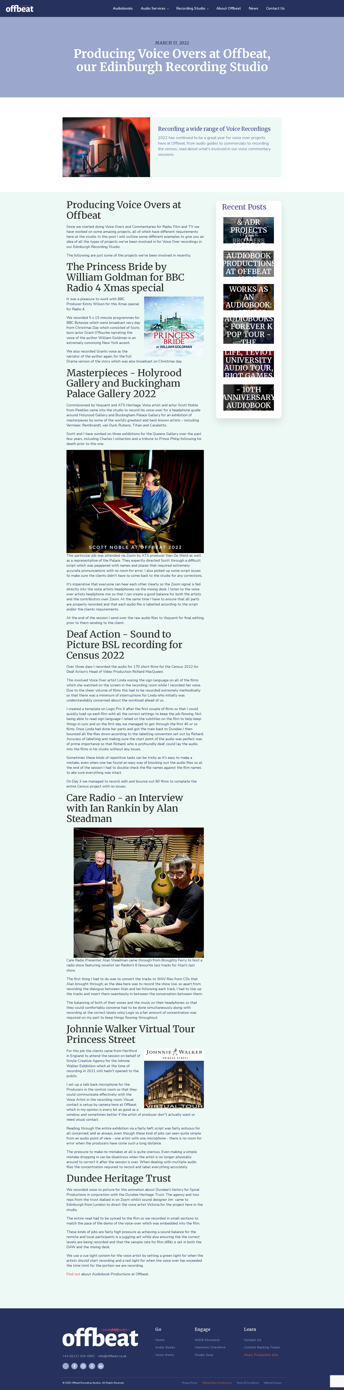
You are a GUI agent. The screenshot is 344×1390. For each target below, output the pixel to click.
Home (160, 1340)
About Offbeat (228, 8)
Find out (73, 1274)
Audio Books (165, 1347)
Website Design (272, 1382)
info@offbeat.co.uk (112, 1356)
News (253, 8)
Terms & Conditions (248, 1382)
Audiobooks (123, 8)
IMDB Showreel (207, 1340)
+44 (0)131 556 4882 (79, 1356)
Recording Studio (190, 8)
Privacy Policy (189, 1382)
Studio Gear (204, 1355)
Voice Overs (164, 1355)
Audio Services (153, 8)
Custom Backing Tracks (262, 1347)
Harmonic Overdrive (210, 1347)
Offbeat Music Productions (217, 1382)
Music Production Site (261, 1355)
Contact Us (275, 8)
